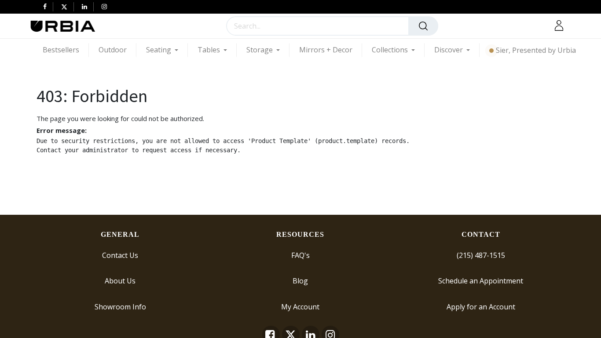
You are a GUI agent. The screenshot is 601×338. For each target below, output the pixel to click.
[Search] (423, 26)
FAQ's (300, 255)
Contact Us (120, 255)
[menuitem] (66, 50)
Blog (300, 281)
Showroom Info (120, 306)
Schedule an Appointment (480, 281)
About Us (120, 281)
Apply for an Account (481, 306)
